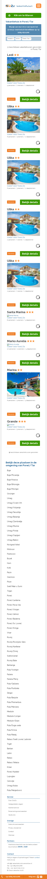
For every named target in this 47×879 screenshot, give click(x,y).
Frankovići (11, 554)
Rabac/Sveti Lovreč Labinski (19, 739)
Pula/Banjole (12, 698)
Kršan (9, 767)
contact (37, 857)
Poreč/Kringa (12, 628)
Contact (11, 831)
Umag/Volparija (13, 508)
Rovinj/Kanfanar (13, 647)
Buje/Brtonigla (13, 484)
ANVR (20, 847)
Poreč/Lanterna (13, 600)
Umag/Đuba (12, 786)
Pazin (9, 572)
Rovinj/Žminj (12, 651)
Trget (9, 744)
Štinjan (10, 693)
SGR (25, 847)
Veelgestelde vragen (15, 804)
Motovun (10, 549)
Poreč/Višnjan (13, 609)
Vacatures (11, 815)
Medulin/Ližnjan (14, 716)
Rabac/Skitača (13, 762)
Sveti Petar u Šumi (14, 586)
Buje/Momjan (13, 489)
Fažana (10, 674)
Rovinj (9, 637)
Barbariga (11, 665)
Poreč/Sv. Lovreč (14, 623)
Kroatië (11, 38)
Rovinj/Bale (12, 660)
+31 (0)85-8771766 (13, 877)
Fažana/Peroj (12, 679)
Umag (9, 498)
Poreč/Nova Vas (14, 605)
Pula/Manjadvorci (14, 790)
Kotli (9, 568)
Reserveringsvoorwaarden (17, 811)
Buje (9, 470)
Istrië (18, 38)
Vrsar (9, 633)
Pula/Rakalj (11, 735)
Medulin (10, 711)
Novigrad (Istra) (13, 545)
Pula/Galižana (13, 684)
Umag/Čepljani (13, 535)
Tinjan (9, 591)
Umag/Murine (13, 526)
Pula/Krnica (12, 730)
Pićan (9, 582)
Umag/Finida (12, 531)
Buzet (9, 559)
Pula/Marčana (13, 707)
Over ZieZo (12, 800)
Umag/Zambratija (14, 521)
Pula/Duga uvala (14, 725)
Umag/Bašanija (13, 517)
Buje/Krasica (12, 480)
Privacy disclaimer (14, 828)
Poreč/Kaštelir (13, 772)
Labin (9, 753)
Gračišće (10, 577)
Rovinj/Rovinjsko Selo (16, 642)
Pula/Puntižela (13, 688)
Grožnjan (11, 494)
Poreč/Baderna (13, 619)
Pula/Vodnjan (13, 670)
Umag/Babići (12, 540)
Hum (9, 563)
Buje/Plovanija (13, 475)
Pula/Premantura (14, 702)
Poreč (9, 596)
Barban (10, 749)
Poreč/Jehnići (13, 614)
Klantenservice (13, 808)
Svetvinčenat (12, 656)
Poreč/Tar (26, 38)
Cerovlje (10, 781)
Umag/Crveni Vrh (14, 503)
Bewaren (11, 99)
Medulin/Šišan (13, 721)
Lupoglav (11, 776)
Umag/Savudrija (14, 512)
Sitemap (11, 835)
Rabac (9, 758)
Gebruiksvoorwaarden (16, 824)
